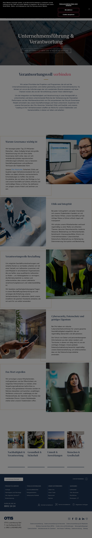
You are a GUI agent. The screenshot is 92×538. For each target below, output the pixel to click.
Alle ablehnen (68, 10)
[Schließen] (89, 9)
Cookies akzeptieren (68, 14)
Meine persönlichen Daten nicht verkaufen (68, 4)
